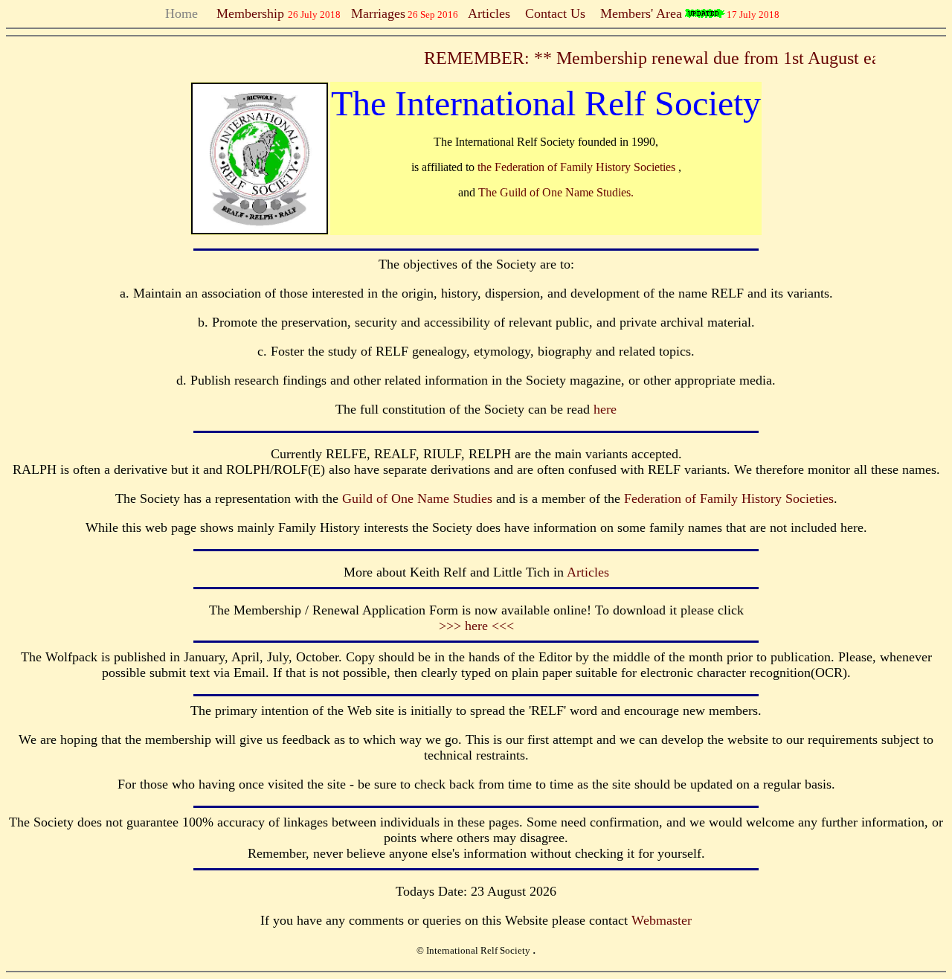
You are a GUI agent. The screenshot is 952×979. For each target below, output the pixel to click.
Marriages (378, 13)
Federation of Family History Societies (729, 498)
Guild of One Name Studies (417, 498)
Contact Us (555, 13)
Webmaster (661, 920)
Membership (246, 13)
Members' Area (641, 13)
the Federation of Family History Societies (577, 167)
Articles (489, 13)
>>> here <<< (476, 625)
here (605, 409)
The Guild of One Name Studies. (556, 192)
